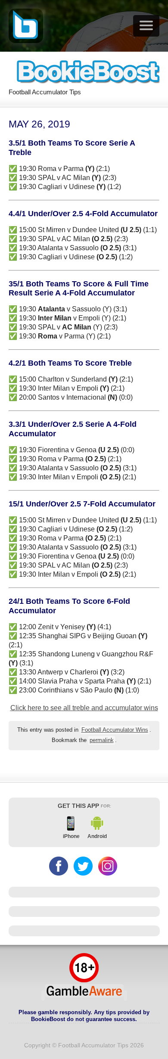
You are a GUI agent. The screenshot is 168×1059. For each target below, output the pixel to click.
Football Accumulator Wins (114, 730)
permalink (102, 740)
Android (97, 836)
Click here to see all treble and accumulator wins (84, 707)
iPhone (71, 836)
